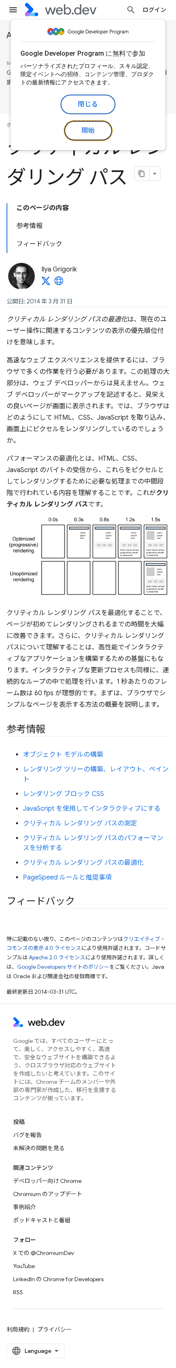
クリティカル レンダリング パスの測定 (80, 823)
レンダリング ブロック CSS (63, 794)
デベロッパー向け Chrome (47, 1181)
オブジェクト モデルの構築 (63, 755)
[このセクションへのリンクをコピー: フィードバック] (81, 902)
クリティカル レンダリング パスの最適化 (83, 863)
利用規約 (18, 1329)
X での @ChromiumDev (43, 1253)
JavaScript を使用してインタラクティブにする (91, 809)
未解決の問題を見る (39, 1148)
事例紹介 (24, 1207)
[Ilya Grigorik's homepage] (58, 283)
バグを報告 (27, 1135)
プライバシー (54, 1329)
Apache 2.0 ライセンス (57, 957)
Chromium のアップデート (47, 1194)
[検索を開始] (131, 10)
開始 (88, 131)
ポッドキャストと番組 (41, 1220)
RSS (18, 1292)
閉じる (88, 104)
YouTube (24, 1266)
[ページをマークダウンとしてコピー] (142, 174)
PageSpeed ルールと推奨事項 (67, 877)
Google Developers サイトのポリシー (63, 966)
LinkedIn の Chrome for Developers (58, 1279)
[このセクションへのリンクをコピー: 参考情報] (52, 730)
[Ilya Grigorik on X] (45, 283)
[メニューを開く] (13, 10)
